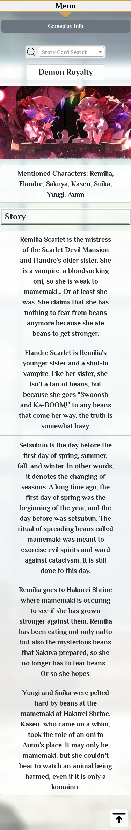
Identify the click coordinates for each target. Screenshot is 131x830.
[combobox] (71, 52)
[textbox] (71, 52)
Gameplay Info (65, 26)
